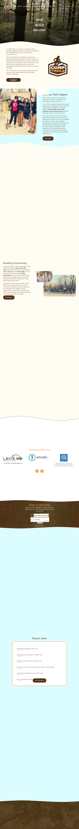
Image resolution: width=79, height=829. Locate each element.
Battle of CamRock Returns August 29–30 (29, 661)
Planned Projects (27, 6)
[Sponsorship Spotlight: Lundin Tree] (27, 646)
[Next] (42, 471)
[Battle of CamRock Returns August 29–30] (29, 658)
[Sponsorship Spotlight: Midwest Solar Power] (30, 670)
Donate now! (69, 6)
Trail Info (20, 6)
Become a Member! (13, 80)
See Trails (48, 138)
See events (8, 297)
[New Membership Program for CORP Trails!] (30, 652)
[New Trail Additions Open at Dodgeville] (28, 677)
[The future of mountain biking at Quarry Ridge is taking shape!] (35, 664)
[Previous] (37, 471)
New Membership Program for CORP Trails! (30, 655)
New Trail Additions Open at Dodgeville (28, 679)
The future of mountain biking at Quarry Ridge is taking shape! (35, 667)
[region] (39, 460)
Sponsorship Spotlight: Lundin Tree (27, 648)
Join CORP (49, 6)
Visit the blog (39, 680)
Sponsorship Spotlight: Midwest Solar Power (30, 673)
